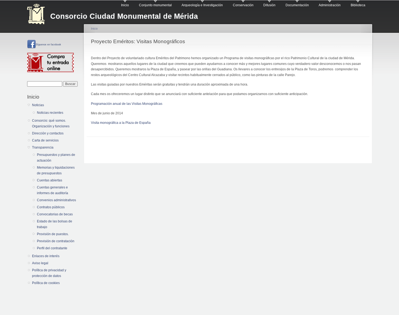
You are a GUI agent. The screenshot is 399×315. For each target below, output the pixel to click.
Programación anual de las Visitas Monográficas (126, 104)
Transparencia (42, 147)
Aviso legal (40, 263)
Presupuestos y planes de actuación (56, 157)
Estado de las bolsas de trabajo (54, 224)
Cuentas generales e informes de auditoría (52, 190)
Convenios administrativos (56, 200)
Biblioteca (358, 5)
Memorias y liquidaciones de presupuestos (56, 170)
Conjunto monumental (155, 5)
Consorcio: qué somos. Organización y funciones (50, 123)
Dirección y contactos (48, 133)
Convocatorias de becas (55, 214)
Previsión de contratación (55, 241)
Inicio (125, 5)
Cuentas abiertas (49, 180)
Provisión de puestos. (53, 234)
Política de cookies (46, 283)
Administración (330, 5)
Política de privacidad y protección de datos (49, 273)
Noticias (38, 105)
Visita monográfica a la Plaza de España (121, 123)
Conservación (243, 5)
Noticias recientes (50, 113)
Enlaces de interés (45, 256)
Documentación (297, 5)
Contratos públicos (51, 207)
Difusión (269, 5)
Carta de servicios (45, 140)
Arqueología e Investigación (202, 5)
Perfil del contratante (52, 248)
